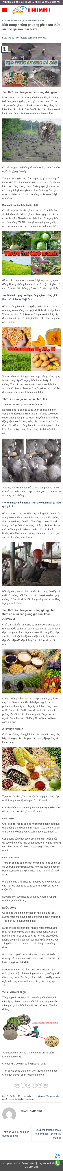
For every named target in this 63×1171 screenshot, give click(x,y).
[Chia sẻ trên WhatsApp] (17, 1085)
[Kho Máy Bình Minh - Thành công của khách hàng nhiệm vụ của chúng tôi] (31, 10)
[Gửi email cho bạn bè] (34, 1085)
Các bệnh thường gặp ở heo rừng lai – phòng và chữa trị (48, 1133)
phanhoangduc (38, 38)
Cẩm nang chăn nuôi (12, 21)
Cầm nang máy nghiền (33, 21)
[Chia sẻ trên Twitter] (28, 1085)
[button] (4, 10)
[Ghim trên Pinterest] (39, 1085)
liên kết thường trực (26, 1099)
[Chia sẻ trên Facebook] (23, 1085)
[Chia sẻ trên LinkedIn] (45, 1085)
